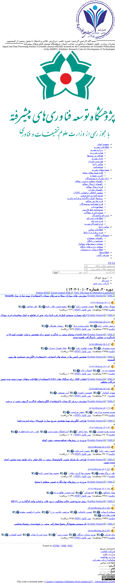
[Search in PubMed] (96, 306)
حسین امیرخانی (82, 451)
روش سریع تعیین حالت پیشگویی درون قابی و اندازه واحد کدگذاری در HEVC (49, 501)
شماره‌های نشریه (100, 170)
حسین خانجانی (85, 512)
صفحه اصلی (103, 144)
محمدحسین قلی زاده (56, 306)
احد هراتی (89, 492)
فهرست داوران (95, 161)
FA (113, 263)
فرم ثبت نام (97, 221)
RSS (70, 545)
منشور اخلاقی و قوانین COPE (88, 192)
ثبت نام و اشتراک (100, 215)
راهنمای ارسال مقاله (92, 184)
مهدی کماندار (108, 392)
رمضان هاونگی (56, 326)
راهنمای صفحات (95, 238)
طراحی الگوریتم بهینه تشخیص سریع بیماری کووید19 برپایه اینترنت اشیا (52, 421)
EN (109, 263)
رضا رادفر (83, 431)
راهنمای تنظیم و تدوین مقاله (89, 181)
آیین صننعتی (63, 392)
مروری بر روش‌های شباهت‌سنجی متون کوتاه (64, 440)
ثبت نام (105, 280)
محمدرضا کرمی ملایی (79, 473)
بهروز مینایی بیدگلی (86, 534)
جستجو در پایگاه (95, 241)
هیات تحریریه (96, 153)
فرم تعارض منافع (94, 201)
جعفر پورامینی (77, 412)
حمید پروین (62, 534)
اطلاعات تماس (95, 229)
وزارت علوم (109, 554)
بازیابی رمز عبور (101, 283)
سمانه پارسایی (108, 512)
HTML (56, 545)
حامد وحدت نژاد (81, 326)
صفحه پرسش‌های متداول (90, 244)
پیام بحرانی (109, 534)
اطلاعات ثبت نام (95, 218)
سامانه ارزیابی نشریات (104, 560)
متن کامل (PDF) (83, 309)
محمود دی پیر (108, 370)
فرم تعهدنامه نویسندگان (91, 204)
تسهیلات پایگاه (102, 235)
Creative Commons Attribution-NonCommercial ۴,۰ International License (80, 581)
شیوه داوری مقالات (93, 212)
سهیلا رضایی (109, 306)
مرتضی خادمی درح (59, 512)
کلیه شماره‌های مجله (93, 172)
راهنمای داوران (95, 189)
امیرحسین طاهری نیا (64, 492)
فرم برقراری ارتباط (93, 232)
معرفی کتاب (102, 255)
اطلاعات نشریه (101, 147)
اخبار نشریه (97, 158)
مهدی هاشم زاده (84, 348)
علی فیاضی (31, 306)
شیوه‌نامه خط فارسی (92, 209)
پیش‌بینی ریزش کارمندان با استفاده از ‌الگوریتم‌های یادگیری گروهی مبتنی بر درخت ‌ (46, 401)
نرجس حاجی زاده (106, 326)
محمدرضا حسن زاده (49, 473)
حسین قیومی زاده (85, 306)
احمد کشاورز (15, 534)
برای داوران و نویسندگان (97, 178)
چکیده (112, 309)
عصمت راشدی (85, 392)
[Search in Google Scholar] (100, 306)
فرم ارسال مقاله (94, 187)
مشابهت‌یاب (97, 207)
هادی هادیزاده (108, 515)
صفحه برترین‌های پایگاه (91, 246)
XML (63, 545)
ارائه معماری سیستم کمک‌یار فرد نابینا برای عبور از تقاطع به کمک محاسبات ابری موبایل (43, 315)
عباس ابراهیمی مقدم (30, 512)
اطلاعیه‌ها (104, 252)
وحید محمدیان (108, 348)
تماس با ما (98, 164)
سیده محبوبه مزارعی (104, 412)
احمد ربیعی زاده (107, 451)
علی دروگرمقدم (107, 473)
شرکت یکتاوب (108, 551)
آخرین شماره (96, 175)
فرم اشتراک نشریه (93, 224)
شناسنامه (98, 167)
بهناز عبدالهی (108, 492)
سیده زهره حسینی (106, 431)
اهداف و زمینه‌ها (95, 155)
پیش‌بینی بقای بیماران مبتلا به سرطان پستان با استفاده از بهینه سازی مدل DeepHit (46, 295)
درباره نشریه (96, 150)
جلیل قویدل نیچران (57, 348)
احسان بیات (86, 370)
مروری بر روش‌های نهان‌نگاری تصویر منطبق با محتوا (61, 482)
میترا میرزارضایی (38, 534)
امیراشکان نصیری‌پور (58, 431)
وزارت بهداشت (107, 557)
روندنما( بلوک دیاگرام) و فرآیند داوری (85, 198)
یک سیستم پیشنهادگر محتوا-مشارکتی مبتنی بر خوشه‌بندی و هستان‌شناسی (50, 524)
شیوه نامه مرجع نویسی (91, 195)
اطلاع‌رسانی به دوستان (91, 249)
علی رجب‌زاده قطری (28, 431)
